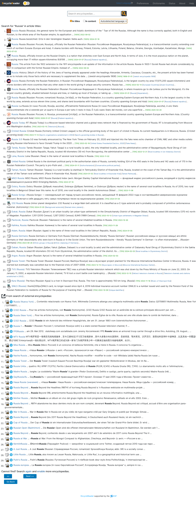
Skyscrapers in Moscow (111, 265)
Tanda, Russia (18, 147)
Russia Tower (18, 261)
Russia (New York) (22, 315)
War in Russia (20, 411)
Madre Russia (20, 371)
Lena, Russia (18, 156)
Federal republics (99, 60)
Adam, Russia (18, 230)
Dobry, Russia (18, 186)
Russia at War (20, 438)
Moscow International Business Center (138, 265)
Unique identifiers (116, 290)
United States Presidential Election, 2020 (107, 143)
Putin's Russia (20, 459)
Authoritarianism (87, 165)
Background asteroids (54, 207)
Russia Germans (20, 236)
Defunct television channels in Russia (147, 273)
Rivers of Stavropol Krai (161, 281)
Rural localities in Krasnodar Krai (107, 174)
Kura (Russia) (18, 280)
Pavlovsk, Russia (20, 220)
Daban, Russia (19, 247)
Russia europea (21, 465)
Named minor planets (74, 207)
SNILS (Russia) (19, 286)
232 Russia (17, 203)
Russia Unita (19, 366)
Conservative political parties (107, 165)
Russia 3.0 (17, 139)
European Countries (151, 85)
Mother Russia (20, 398)
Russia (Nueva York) (23, 301)
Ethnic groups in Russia (43, 243)
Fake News (130, 143)
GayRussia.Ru (20, 376)
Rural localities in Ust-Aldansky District (164, 152)
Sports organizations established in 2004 (56, 135)
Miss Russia (19, 345)
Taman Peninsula (128, 174)
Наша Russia (19, 350)
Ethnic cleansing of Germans (66, 243)
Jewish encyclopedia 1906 (144, 76)
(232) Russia (19, 310)
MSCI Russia (18, 178)
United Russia (18, 161)
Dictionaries (159, 3)
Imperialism (142, 93)
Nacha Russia (20, 355)
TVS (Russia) (18, 269)
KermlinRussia (20, 443)
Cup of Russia (20, 422)
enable (41, 471)
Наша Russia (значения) (25, 382)
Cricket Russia (19, 131)
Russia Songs (18, 194)
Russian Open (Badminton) (26, 427)
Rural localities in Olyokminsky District (151, 251)
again (28, 471)
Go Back (11, 481)
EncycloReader (87, 496)
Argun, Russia (18, 255)
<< (8, 476)
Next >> (30, 476)
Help (191, 3)
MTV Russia (19, 336)
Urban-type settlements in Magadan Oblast (130, 216)
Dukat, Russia (18, 211)
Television (52, 127)
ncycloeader (11, 3)
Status (172, 3)
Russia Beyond (20, 387)
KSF (115, 496)
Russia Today (18, 122)
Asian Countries (167, 85)
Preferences (143, 3)
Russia (15, 30)
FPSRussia (18, 331)
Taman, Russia (19, 169)
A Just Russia (20, 449)
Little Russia (19, 454)
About (182, 3)
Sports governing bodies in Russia (89, 135)
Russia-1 (17, 326)
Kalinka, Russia (19, 225)
